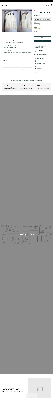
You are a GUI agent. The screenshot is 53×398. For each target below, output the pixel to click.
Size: (35, 22)
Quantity (35, 31)
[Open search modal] (46, 5)
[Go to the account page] (48, 5)
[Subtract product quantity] (35, 34)
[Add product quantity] (38, 34)
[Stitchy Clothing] (5, 5)
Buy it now (43, 40)
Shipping (41, 50)
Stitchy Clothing (37, 13)
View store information (39, 47)
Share (36, 72)
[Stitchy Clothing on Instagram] (50, 2)
